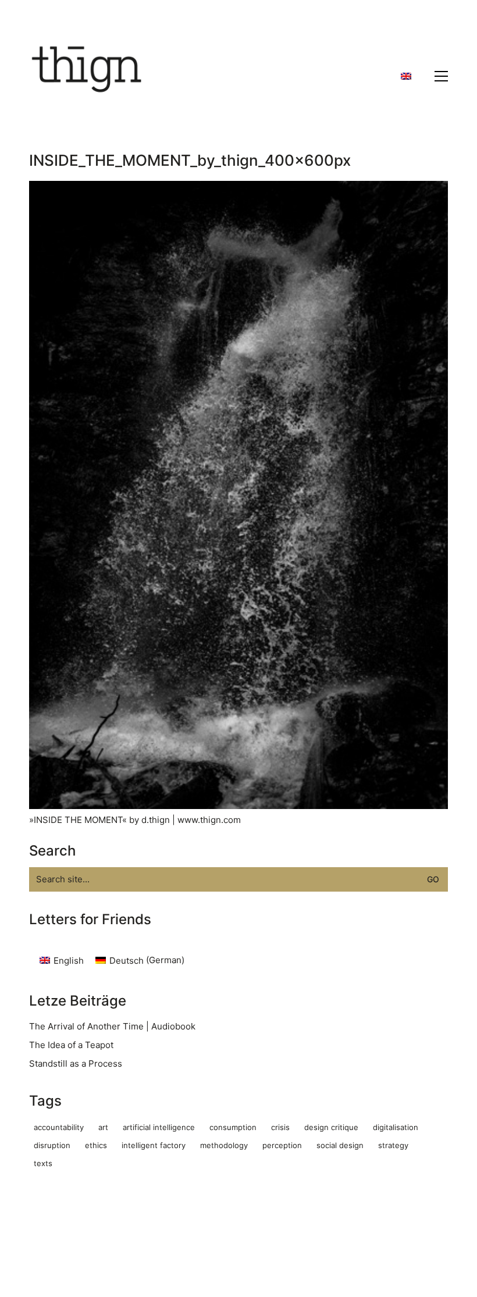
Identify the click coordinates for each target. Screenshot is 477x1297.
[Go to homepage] (87, 76)
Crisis (280, 1127)
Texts (43, 1163)
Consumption (233, 1127)
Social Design (340, 1145)
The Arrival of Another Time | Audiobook (112, 1026)
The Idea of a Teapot (71, 1044)
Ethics (96, 1145)
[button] (441, 76)
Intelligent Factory (154, 1145)
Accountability (59, 1127)
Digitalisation (395, 1127)
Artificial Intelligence (159, 1127)
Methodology (224, 1145)
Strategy (393, 1145)
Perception (282, 1145)
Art (103, 1127)
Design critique (331, 1127)
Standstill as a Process (75, 1063)
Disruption (52, 1145)
